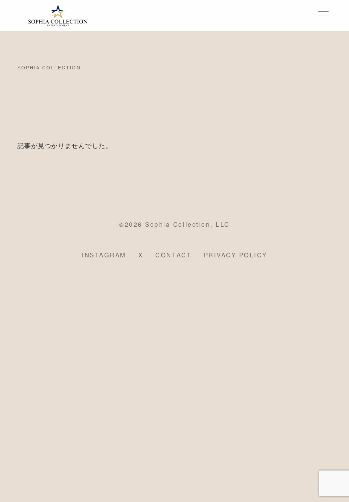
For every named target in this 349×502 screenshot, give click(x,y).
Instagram (104, 255)
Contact (173, 255)
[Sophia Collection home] (57, 15)
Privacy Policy (235, 255)
